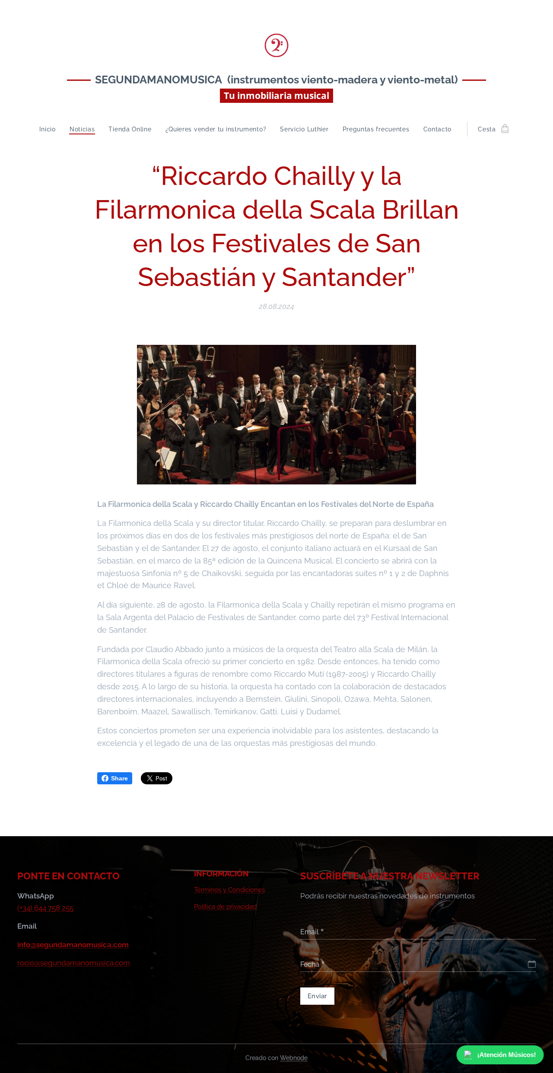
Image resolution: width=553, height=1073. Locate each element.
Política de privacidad (225, 907)
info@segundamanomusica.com (73, 944)
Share (119, 778)
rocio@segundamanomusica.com (73, 962)
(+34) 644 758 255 (45, 908)
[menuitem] (51, 129)
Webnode (294, 1057)
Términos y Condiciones (229, 890)
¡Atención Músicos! (506, 1054)
